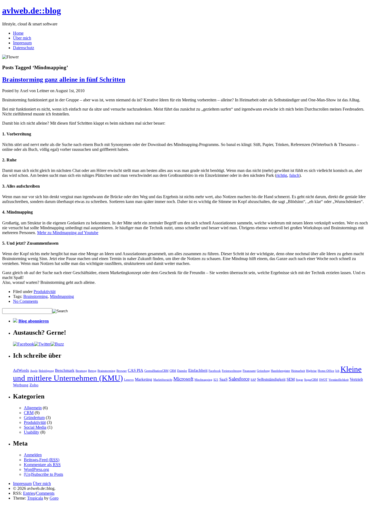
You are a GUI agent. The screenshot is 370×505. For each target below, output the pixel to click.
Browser (121, 370)
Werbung (20, 385)
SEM (291, 379)
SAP (253, 379)
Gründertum (34, 417)
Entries (29, 493)
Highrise (311, 370)
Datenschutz (23, 47)
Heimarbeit (298, 370)
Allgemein (33, 408)
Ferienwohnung (232, 370)
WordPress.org (36, 469)
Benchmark (64, 370)
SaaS (223, 379)
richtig (281, 175)
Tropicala (35, 498)
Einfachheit (197, 370)
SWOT (323, 379)
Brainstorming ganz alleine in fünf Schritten (63, 79)
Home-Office (326, 370)
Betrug (92, 370)
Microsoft (183, 379)
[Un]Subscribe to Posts (43, 474)
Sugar (299, 379)
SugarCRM (311, 379)
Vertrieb (356, 379)
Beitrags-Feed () (41, 459)
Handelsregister (280, 370)
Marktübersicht (162, 379)
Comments (45, 493)
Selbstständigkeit (271, 379)
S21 (215, 379)
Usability (31, 432)
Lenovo (129, 379)
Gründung (263, 370)
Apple (34, 370)
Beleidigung (46, 370)
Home (18, 33)
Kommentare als (42, 464)
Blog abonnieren (33, 321)
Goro (54, 498)
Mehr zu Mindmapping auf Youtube (67, 232)
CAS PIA (135, 370)
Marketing (143, 379)
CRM (173, 370)
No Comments (25, 301)
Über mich (22, 38)
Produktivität (45, 291)
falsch (294, 175)
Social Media (35, 427)
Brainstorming (35, 296)
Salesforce (239, 379)
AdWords (21, 370)
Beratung (81, 370)
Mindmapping (62, 296)
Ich (337, 370)
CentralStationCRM (156, 370)
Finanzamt (249, 370)
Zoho (34, 385)
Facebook (215, 370)
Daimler (182, 370)
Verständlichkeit (339, 379)
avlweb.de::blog (31, 10)
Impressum (22, 43)
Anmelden (33, 455)
